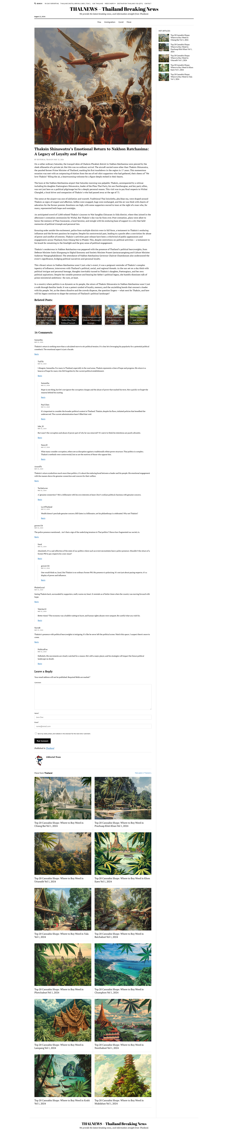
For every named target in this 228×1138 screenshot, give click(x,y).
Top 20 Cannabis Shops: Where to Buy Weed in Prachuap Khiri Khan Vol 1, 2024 (119, 824)
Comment (37, 683)
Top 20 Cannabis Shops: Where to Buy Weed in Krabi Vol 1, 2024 (62, 1102)
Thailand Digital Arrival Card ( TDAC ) (75, 3)
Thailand (50, 748)
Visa (99, 22)
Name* (36, 713)
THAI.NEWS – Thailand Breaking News (114, 9)
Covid (121, 22)
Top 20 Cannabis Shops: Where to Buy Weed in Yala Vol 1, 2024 (61, 935)
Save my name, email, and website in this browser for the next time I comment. (64, 734)
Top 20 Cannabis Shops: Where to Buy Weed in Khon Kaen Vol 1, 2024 (122, 880)
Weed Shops (109, 3)
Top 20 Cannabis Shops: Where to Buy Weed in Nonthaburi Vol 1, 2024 (119, 1046)
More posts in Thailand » (143, 773)
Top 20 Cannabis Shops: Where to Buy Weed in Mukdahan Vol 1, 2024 (119, 1102)
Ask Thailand (97, 3)
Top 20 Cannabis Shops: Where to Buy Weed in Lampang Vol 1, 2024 (59, 1046)
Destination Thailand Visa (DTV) (130, 3)
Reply (36, 354)
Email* (36, 722)
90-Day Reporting (52, 3)
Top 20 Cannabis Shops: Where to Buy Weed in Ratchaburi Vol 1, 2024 (119, 935)
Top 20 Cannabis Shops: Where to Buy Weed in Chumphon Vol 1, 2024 (119, 991)
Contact (147, 3)
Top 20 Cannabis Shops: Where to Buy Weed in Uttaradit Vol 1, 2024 (59, 880)
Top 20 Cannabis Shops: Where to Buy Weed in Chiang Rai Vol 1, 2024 (59, 824)
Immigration (109, 22)
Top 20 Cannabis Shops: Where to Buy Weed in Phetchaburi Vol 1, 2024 (59, 991)
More (129, 22)
